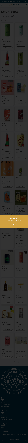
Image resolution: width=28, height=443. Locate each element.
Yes (14, 224)
